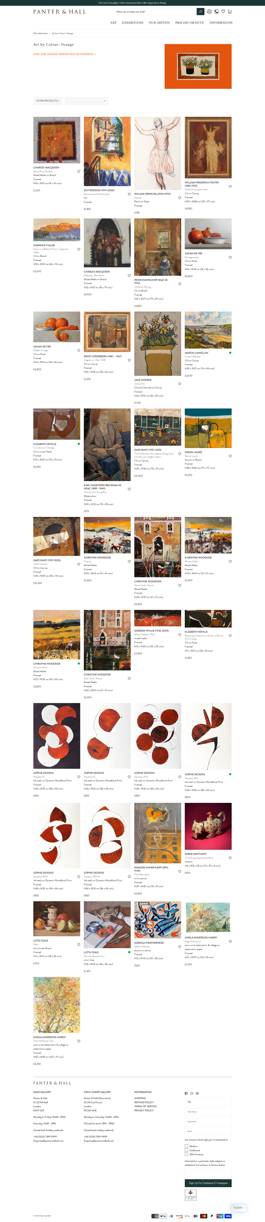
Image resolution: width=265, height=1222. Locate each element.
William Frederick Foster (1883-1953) (202, 184)
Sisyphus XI (89, 777)
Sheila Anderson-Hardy (201, 937)
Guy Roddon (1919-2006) (99, 190)
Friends (87, 561)
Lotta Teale (40, 940)
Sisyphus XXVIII (92, 877)
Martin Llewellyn (196, 353)
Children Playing (142, 287)
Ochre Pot (139, 384)
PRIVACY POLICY (144, 1110)
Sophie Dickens (43, 773)
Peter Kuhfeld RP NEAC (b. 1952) (151, 281)
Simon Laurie (193, 452)
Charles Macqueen (46, 167)
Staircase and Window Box (97, 194)
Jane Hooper (142, 380)
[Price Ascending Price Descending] (86, 101)
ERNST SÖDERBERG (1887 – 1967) (103, 356)
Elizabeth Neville (44, 444)
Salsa (35, 944)
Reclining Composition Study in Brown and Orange (204, 637)
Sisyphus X (38, 777)
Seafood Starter (142, 946)
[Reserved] (230, 353)
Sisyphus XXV (191, 778)
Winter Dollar (191, 561)
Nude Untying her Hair (196, 189)
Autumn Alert (40, 667)
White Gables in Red (144, 634)
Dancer (138, 198)
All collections (40, 33)
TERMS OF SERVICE (145, 1106)
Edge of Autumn (193, 941)
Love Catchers (40, 564)
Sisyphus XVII (141, 777)
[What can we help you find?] (159, 11)
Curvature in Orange (43, 448)
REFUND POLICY (144, 1102)
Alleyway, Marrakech (94, 275)
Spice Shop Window (43, 171)
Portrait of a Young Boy (95, 492)
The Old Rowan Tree (43, 1041)
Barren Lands (191, 456)
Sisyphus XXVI (40, 877)
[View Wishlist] (223, 12)
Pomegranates (192, 257)
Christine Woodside (97, 557)
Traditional (194, 1150)
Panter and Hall (45, 1216)
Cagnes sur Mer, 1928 (94, 360)
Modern (193, 1146)
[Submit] (200, 11)
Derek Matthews (196, 854)
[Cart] (230, 11)
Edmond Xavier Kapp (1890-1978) (151, 869)
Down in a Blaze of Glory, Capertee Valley (50, 250)
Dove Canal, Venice (143, 585)
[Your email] (208, 1131)
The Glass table (141, 874)
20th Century (196, 1154)
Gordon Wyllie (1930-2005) (151, 630)
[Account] (209, 14)
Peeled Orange (40, 350)
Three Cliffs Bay (193, 356)
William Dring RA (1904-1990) (152, 194)
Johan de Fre (193, 253)
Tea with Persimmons (94, 956)
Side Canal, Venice (93, 678)
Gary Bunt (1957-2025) (148, 450)
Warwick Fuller (44, 245)
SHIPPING (140, 1098)
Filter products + (47, 101)
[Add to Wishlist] (78, 171)
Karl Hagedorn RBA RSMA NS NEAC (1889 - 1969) (103, 486)
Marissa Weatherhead (149, 943)
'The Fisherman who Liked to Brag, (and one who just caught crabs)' (153, 455)
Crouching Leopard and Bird (199, 858)
